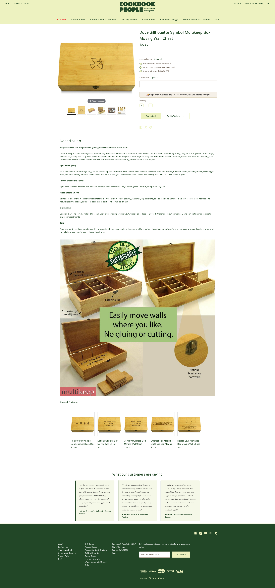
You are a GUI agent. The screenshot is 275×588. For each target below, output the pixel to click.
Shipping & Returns (67, 553)
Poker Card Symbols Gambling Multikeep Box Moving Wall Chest (82, 442)
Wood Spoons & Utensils (196, 19)
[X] (145, 127)
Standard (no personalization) (157, 63)
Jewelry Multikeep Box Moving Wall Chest (135, 442)
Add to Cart (83, 426)
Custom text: (149, 77)
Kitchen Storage (169, 19)
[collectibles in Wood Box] (111, 110)
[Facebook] (141, 127)
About (60, 544)
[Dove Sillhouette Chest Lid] (71, 110)
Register (259, 3)
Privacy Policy (64, 556)
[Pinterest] (150, 127)
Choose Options (162, 426)
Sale (217, 19)
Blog (60, 559)
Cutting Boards (129, 19)
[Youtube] (205, 533)
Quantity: (143, 100)
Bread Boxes (149, 19)
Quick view (82, 421)
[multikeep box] (101, 110)
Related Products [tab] (68, 402)
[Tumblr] (215, 533)
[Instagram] (200, 533)
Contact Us (63, 547)
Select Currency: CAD (16, 3)
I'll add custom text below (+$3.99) (159, 67)
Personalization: (151, 59)
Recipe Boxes (78, 19)
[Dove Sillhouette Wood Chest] (91, 110)
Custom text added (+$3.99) (156, 71)
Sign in (248, 3)
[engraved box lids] (121, 110)
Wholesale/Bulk (65, 550)
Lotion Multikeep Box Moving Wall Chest (108, 442)
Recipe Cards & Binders (103, 19)
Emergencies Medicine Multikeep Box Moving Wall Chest (162, 442)
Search (237, 3)
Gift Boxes (61, 19)
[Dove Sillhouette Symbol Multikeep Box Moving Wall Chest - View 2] (81, 110)
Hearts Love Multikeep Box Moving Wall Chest (188, 442)
